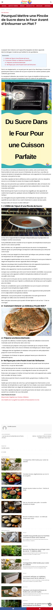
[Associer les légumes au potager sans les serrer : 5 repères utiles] (11, 550)
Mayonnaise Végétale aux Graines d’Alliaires (15, 397)
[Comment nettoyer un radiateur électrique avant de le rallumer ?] (11, 578)
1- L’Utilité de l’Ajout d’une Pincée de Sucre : (17, 58)
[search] (51, 2)
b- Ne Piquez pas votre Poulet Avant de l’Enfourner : (20, 65)
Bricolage (39, 5)
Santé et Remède (13, 5)
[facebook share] (13, 608)
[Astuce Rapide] (26, 2)
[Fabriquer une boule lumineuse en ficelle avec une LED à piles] (11, 591)
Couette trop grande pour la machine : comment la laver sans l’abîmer (36, 536)
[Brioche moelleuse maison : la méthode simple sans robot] (11, 521)
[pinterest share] (39, 608)
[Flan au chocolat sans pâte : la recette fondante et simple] (11, 507)
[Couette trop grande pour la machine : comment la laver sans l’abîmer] (11, 537)
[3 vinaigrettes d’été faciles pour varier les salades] (11, 464)
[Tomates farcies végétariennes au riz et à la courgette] (11, 479)
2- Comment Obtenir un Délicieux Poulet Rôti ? (18, 60)
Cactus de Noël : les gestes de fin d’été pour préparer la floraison (36, 604)
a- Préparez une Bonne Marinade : (15, 62)
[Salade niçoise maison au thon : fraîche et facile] (11, 493)
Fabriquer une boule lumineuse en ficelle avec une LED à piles (35, 591)
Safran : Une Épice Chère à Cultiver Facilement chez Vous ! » (41, 437)
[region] (26, 37)
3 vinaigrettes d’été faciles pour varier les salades (36, 564)
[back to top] (50, 604)
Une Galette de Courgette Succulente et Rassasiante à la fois (20, 400)
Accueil (4, 5)
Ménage (22, 5)
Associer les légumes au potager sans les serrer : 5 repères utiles (36, 550)
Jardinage (47, 5)
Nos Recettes (30, 5)
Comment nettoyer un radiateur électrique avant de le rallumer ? (34, 577)
